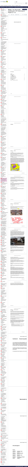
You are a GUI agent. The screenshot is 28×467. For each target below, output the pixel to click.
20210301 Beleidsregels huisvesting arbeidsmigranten (3, 355)
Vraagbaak (16, 5)
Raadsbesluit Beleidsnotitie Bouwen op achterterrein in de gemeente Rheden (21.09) (3, 58)
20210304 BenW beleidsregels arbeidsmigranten (4, 352)
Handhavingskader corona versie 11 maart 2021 (3, 411)
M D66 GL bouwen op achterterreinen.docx (3, 67)
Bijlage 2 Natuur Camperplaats (3, 243)
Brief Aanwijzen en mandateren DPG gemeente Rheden (3, 405)
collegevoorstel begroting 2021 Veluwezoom (3, 338)
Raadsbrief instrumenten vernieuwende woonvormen (3, 385)
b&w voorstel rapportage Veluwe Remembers (3, 368)
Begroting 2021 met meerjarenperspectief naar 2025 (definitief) (3, 342)
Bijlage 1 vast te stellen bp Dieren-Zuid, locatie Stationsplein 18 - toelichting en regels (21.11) (3, 149)
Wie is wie (13, 5)
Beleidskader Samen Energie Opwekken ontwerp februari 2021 (3, 265)
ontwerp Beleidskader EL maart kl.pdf (3, 273)
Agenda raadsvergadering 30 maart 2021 (3, 10)
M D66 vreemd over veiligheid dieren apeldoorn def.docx (4, 125)
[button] (26, 3)
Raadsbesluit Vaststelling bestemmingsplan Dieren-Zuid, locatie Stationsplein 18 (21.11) (3, 144)
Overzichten (9, 5)
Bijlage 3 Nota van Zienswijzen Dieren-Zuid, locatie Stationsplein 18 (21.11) (3, 159)
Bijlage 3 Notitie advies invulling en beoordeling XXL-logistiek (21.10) (3, 97)
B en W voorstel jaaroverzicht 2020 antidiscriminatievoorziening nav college (4, 437)
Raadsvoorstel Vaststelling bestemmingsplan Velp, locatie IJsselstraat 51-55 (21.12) (3, 169)
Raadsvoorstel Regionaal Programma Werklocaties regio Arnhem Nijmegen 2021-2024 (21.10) (3, 76)
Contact (20, 5)
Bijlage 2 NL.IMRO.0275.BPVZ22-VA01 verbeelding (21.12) (4, 183)
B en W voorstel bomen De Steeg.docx (3, 391)
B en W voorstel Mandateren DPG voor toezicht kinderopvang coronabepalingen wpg (3, 400)
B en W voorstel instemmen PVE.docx (4, 459)
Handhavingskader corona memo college (4, 414)
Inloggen (25, 466)
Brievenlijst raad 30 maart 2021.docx (3, 219)
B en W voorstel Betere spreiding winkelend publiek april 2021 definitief (3, 453)
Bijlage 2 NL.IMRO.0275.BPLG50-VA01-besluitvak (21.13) (4, 209)
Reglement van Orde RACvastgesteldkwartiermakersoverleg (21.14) (4, 39)
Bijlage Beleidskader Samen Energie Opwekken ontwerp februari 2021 (4, 269)
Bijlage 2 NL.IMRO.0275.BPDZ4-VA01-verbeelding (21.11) (4, 154)
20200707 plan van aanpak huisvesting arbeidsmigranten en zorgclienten (3, 360)
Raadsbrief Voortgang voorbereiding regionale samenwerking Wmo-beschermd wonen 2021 (3, 305)
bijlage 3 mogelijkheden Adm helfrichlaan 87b (3, 245)
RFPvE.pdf (3, 462)
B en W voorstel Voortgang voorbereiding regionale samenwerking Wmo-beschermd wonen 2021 (3, 299)
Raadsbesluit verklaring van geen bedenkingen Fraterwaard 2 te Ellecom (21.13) (3, 200)
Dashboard (2, 5)
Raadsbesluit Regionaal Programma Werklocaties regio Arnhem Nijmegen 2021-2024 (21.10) (3, 81)
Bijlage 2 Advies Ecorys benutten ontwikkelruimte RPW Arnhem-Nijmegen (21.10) (4, 93)
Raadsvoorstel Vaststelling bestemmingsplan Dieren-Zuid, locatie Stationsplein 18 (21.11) (3, 138)
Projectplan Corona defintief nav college (3, 330)
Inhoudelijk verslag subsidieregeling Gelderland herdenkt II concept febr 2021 (3, 372)
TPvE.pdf (3, 461)
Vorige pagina (25, 9)
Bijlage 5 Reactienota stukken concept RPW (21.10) (3, 103)
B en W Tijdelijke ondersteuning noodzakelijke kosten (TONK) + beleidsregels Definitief (4, 320)
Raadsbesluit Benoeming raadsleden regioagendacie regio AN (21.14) (3, 35)
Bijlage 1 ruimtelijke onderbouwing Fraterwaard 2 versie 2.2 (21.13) (3, 205)
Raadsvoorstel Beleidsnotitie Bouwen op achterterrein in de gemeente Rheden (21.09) (3, 52)
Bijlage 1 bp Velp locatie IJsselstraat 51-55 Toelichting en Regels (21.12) (4, 179)
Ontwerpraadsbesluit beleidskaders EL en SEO (3, 279)
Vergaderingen (6, 5)
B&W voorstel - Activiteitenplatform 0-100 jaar (4, 252)
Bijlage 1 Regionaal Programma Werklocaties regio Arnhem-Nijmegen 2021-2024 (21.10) (3, 87)
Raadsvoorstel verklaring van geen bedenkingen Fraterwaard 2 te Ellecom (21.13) (3, 195)
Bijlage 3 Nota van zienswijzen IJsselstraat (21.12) (3, 187)
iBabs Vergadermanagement (19, 466)
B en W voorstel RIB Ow (3, 286)
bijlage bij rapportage (3, 375)
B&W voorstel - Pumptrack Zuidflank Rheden (3, 312)
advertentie (3, 281)
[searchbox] (20, 3)
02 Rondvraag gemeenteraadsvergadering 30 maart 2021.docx (4, 16)
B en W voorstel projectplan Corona (3, 327)
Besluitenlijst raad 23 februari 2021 (3, 225)
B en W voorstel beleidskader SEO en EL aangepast (3, 262)
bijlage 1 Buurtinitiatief (2, 240)
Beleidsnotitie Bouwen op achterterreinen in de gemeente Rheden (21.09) (3, 64)
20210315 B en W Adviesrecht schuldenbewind (3, 431)
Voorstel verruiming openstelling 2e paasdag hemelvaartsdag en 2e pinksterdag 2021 (3, 424)
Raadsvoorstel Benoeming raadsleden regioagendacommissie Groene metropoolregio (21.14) (4, 29)
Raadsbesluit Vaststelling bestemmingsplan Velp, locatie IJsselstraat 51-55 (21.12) (3, 174)
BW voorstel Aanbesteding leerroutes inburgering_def (3, 446)
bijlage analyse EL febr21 (3, 276)
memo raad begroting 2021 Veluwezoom (3, 345)
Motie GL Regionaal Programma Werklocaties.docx (3, 107)
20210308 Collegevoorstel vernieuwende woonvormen (3, 381)
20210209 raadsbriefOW (3, 288)
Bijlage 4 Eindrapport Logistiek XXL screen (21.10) (3, 100)
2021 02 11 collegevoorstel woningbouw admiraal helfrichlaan (3, 237)
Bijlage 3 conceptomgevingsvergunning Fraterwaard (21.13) (4, 212)
